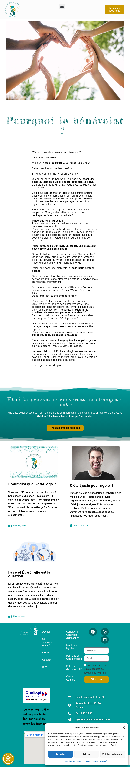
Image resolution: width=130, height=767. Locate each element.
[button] (123, 727)
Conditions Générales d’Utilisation (72, 635)
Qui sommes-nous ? (47, 642)
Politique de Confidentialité (95, 761)
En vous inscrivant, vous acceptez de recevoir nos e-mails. (96, 668)
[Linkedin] (105, 640)
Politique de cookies (73, 761)
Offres (45, 652)
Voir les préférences (113, 754)
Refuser (86, 754)
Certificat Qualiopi (71, 678)
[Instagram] (105, 632)
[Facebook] (93, 632)
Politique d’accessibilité (74, 668)
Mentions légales (71, 647)
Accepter (60, 754)
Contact (46, 659)
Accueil (46, 631)
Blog (44, 667)
